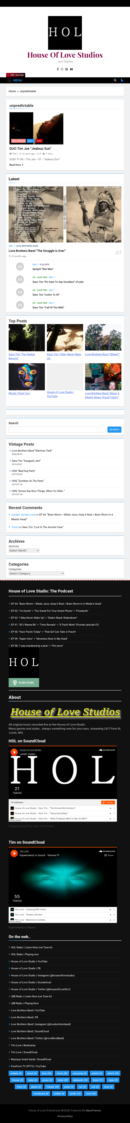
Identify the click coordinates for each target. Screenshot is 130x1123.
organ (113, 1080)
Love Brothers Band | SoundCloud (30, 1031)
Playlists (44, 264)
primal (68, 1086)
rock (95, 1086)
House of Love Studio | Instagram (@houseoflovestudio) (43, 975)
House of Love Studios (65, 54)
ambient (16, 1073)
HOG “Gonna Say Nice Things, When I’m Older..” (38, 491)
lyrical (98, 1080)
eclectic (97, 1073)
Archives (14, 546)
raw (82, 1086)
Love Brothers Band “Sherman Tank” (32, 450)
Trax (39, 140)
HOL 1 (12, 245)
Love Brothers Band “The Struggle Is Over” (37, 251)
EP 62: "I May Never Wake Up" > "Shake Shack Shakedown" (44, 617)
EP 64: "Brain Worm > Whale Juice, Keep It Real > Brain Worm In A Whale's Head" (56, 603)
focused (17, 1080)
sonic (108, 1086)
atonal (31, 1073)
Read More (15, 164)
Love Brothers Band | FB (24, 1017)
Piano (21, 1086)
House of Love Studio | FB (25, 968)
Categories (15, 569)
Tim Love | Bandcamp (23, 1045)
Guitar (63, 1080)
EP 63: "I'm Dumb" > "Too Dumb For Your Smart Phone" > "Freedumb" (49, 610)
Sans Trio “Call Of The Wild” (48, 307)
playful (36, 1086)
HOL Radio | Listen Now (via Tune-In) (31, 947)
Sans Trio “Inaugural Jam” (26, 460)
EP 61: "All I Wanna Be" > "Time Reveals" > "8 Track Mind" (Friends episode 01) (55, 624)
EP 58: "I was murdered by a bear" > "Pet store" (37, 645)
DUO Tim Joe (18, 140)
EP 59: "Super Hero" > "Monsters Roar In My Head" (39, 638)
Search (13, 423)
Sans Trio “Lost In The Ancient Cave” (42, 527)
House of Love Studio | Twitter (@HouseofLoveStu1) (40, 989)
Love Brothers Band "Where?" (102, 354)
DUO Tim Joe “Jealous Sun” (30, 148)
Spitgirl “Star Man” (43, 269)
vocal (90, 1093)
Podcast (52, 1086)
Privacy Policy (65, 1116)
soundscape (41, 1093)
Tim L (15, 153)
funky (32, 1080)
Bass (46, 1073)
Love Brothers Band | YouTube (28, 1010)
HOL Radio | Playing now (25, 954)
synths (75, 1093)
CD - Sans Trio (39, 277)
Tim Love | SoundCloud (24, 1052)
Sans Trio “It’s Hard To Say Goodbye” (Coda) (57, 281)
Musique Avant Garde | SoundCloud (31, 1059)
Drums (62, 1073)
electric (112, 1073)
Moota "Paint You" (19, 393)
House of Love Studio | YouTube (29, 961)
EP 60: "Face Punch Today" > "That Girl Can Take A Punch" (43, 631)
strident (59, 1093)
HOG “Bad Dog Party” (23, 470)
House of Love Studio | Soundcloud (31, 982)
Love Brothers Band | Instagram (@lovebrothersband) (41, 1024)
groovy (47, 1080)
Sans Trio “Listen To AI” (46, 294)
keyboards (80, 1080)
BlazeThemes (93, 1110)
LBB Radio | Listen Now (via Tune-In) (31, 996)
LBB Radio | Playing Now (25, 1003)
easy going (79, 1073)
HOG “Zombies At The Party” (28, 480)
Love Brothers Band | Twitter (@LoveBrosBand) (37, 1038)
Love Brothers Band (27, 245)
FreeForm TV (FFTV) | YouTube (28, 1066)
